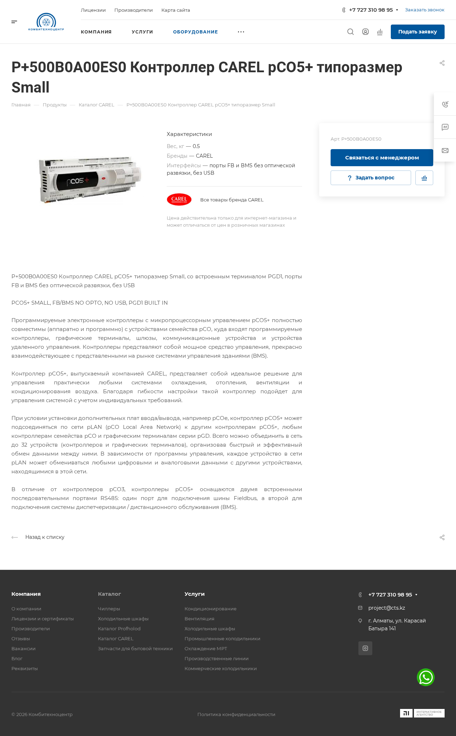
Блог (16, 658)
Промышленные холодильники (222, 638)
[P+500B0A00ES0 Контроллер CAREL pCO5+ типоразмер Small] (89, 178)
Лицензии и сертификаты (42, 618)
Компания (26, 593)
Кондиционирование (211, 608)
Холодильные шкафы (123, 618)
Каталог (109, 593)
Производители (30, 628)
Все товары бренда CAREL (232, 200)
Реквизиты (24, 668)
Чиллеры (109, 608)
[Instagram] (365, 648)
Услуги (195, 593)
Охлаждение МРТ (206, 648)
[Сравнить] (424, 177)
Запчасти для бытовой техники (135, 648)
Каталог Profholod (119, 628)
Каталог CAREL (116, 638)
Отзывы (20, 638)
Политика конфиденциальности (236, 714)
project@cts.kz (386, 608)
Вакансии (23, 648)
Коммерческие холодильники (221, 668)
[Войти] (365, 31)
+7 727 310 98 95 (371, 9)
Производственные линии (217, 658)
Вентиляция (199, 618)
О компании (26, 608)
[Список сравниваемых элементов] (379, 31)
